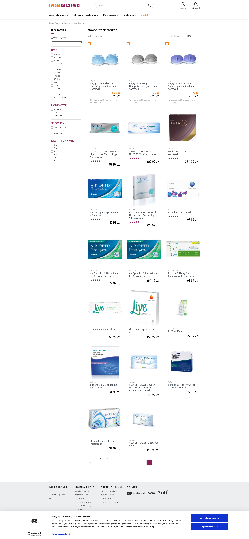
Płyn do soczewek (108, 495)
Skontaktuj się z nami (57, 495)
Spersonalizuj (208, 526)
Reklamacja (79, 509)
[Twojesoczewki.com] (64, 5)
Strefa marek (129, 15)
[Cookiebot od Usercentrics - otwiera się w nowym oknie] (34, 534)
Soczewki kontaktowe (58, 15)
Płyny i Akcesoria (110, 15)
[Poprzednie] (90, 462)
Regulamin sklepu (82, 495)
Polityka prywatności (83, 502)
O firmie (52, 491)
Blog (50, 498)
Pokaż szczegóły (59, 534)
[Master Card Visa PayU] (163, 493)
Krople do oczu (107, 498)
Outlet (144, 15)
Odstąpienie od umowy (84, 498)
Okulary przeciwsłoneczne (86, 15)
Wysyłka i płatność (82, 491)
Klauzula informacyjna (84, 506)
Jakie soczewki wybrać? (110, 502)
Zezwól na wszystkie (209, 518)
